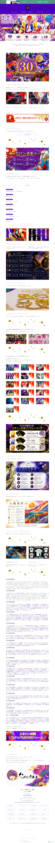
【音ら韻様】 (41, 720)
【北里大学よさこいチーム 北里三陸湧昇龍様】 (38, 615)
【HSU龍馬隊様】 (9, 651)
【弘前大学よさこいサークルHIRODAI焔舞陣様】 (33, 614)
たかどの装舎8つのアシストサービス (12, 216)
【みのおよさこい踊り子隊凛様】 (29, 671)
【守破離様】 (18, 703)
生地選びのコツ (33, 818)
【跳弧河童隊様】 (11, 710)
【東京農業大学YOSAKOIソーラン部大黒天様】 (30, 605)
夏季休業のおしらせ (9, 221)
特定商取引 (10, 805)
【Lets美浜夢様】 (33, 719)
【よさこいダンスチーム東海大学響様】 (29, 608)
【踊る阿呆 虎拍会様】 (25, 697)
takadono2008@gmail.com (27, 795)
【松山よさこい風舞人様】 (10, 688)
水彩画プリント (44, 814)
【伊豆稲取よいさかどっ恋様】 (23, 720)
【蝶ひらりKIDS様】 (9, 618)
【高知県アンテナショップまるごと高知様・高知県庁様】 (22, 717)
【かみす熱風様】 (14, 654)
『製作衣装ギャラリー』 (16, 728)
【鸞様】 (17, 609)
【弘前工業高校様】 (27, 645)
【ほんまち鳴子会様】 (28, 618)
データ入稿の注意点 (10, 814)
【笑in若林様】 (28, 688)
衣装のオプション (21, 818)
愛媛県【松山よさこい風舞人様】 (19, 674)
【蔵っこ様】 (18, 695)
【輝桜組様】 (13, 652)
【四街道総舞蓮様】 (23, 723)
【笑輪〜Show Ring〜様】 (37, 607)
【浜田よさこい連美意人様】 (38, 690)
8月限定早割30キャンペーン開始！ (12, 201)
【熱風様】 (21, 644)
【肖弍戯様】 (43, 605)
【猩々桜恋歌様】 (12, 625)
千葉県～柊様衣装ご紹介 (10, 196)
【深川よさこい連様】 (42, 654)
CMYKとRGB (10, 818)
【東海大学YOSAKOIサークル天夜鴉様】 (27, 661)
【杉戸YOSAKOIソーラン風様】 (16, 713)
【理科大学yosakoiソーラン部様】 (39, 650)
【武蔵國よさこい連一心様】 (40, 617)
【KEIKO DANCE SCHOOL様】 (25, 629)
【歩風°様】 (19, 671)
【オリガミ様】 (37, 618)
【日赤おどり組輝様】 (21, 638)
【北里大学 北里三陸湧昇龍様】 (14, 660)
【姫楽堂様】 (39, 704)
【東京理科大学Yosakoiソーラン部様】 (15, 614)
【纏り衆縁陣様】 (21, 670)
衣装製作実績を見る (27, 134)
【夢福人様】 (33, 680)
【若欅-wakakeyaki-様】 (44, 628)
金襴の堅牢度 (33, 814)
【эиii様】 (34, 672)
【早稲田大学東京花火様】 (39, 717)
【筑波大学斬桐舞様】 (12, 680)
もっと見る (27, 224)
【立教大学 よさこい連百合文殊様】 (17, 637)
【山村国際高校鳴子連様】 (28, 635)
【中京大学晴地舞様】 (19, 704)
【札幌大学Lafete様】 (24, 628)
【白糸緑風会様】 (43, 670)
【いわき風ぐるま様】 (26, 690)
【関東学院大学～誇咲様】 (27, 695)
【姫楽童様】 (19, 711)
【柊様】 (8, 594)
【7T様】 (40, 719)
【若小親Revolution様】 (18, 698)
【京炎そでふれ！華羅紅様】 (20, 651)
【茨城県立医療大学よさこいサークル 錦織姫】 (36, 638)
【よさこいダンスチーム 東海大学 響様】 (14, 617)
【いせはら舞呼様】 (28, 617)
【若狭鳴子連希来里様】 (28, 678)
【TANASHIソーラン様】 (30, 704)
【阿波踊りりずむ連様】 (36, 660)
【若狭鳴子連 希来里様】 (12, 629)
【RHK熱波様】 (44, 604)
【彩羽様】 (42, 688)
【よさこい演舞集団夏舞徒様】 (13, 605)
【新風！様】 (20, 688)
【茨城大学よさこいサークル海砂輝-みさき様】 (22, 672)
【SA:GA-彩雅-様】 (27, 650)
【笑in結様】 (23, 619)
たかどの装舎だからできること (11, 211)
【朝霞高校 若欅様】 (14, 661)
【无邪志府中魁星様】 (10, 711)
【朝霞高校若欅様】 (10, 671)
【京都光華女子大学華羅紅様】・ (39, 629)
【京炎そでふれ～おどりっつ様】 (29, 711)
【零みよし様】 (34, 628)
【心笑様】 (8, 628)
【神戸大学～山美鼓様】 (15, 719)
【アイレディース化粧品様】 (43, 678)
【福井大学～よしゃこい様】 (41, 710)
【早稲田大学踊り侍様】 (29, 710)
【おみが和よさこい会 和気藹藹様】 (25, 604)
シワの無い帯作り (44, 818)
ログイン (46, 1)
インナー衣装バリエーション (11, 206)
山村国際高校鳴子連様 (43, 644)
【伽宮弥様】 (28, 687)
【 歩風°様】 (20, 652)
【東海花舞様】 (18, 618)
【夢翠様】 (21, 687)
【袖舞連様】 (13, 720)
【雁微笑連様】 (15, 721)
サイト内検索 (33, 805)
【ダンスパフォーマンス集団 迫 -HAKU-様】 (16, 593)
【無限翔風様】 (33, 654)
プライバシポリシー (44, 805)
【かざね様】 (31, 651)
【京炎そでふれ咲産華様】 (25, 721)
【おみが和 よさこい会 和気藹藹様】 (39, 687)
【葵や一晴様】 (28, 652)
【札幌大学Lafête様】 (9, 609)
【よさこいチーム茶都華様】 (38, 637)
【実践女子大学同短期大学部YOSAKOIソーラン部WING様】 (29, 668)
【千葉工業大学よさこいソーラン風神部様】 (15, 642)
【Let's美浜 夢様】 (36, 721)
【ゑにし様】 (10, 695)
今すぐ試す (39, 1)
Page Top (27, 834)
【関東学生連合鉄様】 (16, 690)
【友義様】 (35, 688)
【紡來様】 (28, 607)
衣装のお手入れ (22, 814)
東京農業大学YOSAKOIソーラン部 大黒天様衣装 (14, 191)
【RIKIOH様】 (39, 661)
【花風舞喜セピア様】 (12, 668)
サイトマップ (22, 805)
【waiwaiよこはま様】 (28, 703)
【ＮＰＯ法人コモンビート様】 (37, 697)
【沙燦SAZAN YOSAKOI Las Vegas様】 (31, 625)
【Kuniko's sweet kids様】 (18, 631)
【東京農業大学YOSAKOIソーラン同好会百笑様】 (19, 615)
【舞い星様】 (8, 672)
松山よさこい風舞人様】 (24, 680)
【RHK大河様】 (36, 604)
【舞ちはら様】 (44, 703)
